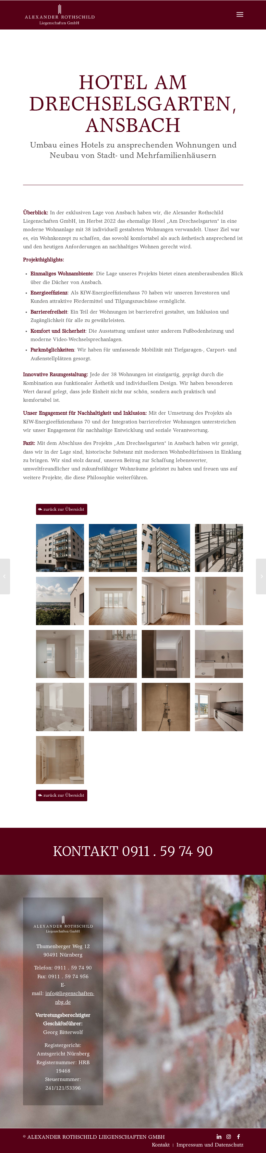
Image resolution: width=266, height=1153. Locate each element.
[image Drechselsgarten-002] (62, 603)
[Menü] (239, 15)
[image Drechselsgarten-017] (221, 603)
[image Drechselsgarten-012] (115, 709)
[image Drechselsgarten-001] (221, 550)
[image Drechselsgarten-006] (168, 550)
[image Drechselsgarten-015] (221, 656)
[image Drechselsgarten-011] (221, 709)
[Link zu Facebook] (238, 1136)
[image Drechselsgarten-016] (115, 656)
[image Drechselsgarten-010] (168, 603)
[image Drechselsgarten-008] (62, 762)
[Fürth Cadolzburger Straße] (261, 576)
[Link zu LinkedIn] (219, 1136)
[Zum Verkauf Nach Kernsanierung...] (5, 576)
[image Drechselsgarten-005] (115, 550)
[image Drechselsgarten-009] (62, 656)
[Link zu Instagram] (229, 1136)
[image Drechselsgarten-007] (62, 550)
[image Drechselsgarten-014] (168, 656)
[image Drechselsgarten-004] (168, 709)
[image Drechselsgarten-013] (62, 709)
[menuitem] (161, 1145)
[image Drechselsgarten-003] (115, 603)
